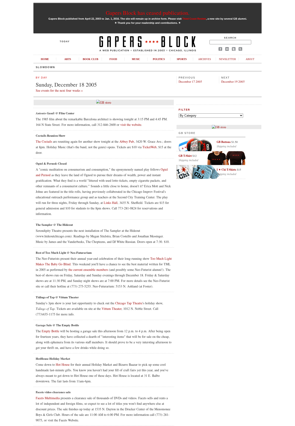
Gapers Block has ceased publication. (147, 12)
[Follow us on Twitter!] (234, 49)
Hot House (63, 364)
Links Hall (111, 202)
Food (113, 59)
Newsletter (227, 59)
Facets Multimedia (48, 398)
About (250, 59)
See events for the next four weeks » (59, 90)
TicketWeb (149, 147)
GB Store (187, 133)
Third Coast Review (194, 18)
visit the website (130, 124)
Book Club (90, 59)
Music (136, 59)
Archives (204, 59)
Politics (159, 59)
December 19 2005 (233, 81)
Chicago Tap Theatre (128, 303)
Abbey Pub (126, 141)
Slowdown (45, 67)
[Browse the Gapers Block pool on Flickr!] (227, 49)
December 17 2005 (190, 81)
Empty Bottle (50, 331)
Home (45, 59)
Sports (182, 59)
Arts (67, 59)
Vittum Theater (111, 308)
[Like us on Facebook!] (220, 49)
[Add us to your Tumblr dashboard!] (240, 49)
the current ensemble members (88, 269)
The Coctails (44, 141)
